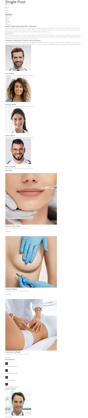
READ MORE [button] (8, 231)
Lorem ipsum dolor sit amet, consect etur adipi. (17, 228)
